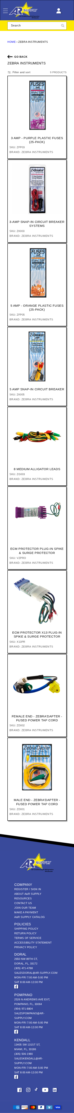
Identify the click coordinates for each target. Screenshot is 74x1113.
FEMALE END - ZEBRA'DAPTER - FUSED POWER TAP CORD (37, 718)
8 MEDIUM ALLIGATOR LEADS (37, 469)
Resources (23, 898)
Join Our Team (25, 907)
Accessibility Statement (33, 942)
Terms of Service (27, 937)
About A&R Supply (27, 893)
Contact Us (23, 903)
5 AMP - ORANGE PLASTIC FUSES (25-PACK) (37, 307)
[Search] (62, 25)
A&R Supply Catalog (29, 917)
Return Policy (25, 933)
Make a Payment (26, 912)
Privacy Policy (25, 947)
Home (11, 41)
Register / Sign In (27, 889)
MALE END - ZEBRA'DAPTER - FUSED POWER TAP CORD (37, 802)
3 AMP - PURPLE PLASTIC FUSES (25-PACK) (37, 140)
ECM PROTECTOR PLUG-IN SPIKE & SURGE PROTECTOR (37, 550)
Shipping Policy (26, 928)
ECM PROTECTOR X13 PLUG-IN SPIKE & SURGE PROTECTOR (37, 634)
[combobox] (37, 26)
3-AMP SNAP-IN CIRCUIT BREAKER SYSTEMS (36, 224)
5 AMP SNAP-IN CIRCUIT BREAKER (37, 389)
